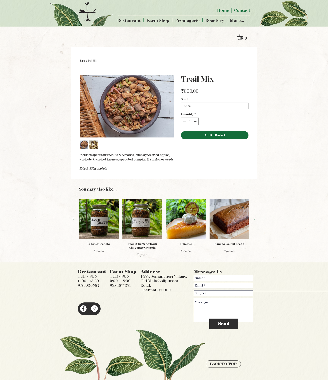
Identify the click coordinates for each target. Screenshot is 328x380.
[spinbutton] (190, 121)
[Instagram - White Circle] (94, 308)
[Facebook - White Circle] (83, 308)
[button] (243, 37)
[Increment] (195, 121)
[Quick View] (99, 219)
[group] (164, 228)
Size (184, 99)
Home (82, 61)
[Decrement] (184, 121)
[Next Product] (254, 219)
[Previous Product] (73, 219)
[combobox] (214, 106)
